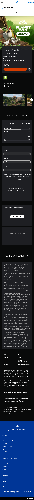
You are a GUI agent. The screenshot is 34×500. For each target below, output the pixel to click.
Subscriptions (25, 13)
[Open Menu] (2, 2)
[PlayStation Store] (7, 7)
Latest (3, 13)
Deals (17, 13)
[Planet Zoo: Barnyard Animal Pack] (14, 100)
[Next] (31, 99)
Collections (11, 13)
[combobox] (17, 153)
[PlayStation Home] (17, 2)
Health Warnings (7, 391)
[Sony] (30, 499)
